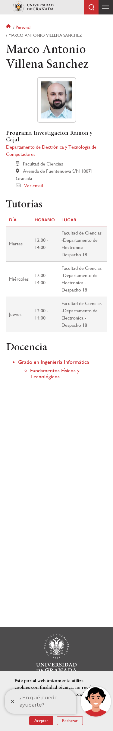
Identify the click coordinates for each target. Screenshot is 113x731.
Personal (23, 27)
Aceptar (41, 720)
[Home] (33, 7)
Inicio (9, 27)
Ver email (33, 185)
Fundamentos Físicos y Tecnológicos (55, 373)
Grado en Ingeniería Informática (53, 362)
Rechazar (70, 720)
